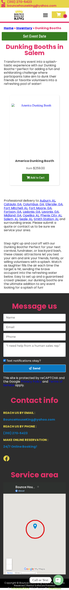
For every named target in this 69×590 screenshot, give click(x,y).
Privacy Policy (31, 381)
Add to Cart (37, 177)
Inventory (24, 28)
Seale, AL (25, 219)
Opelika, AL (31, 215)
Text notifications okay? (24, 360)
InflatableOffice (20, 588)
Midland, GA (12, 215)
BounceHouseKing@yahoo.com (29, 419)
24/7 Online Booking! (20, 446)
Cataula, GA (13, 204)
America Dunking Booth (34, 161)
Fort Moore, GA (40, 208)
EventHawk (55, 588)
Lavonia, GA (50, 212)
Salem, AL (11, 219)
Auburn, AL (47, 200)
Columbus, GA (33, 204)
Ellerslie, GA (54, 204)
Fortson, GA (12, 212)
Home (8, 28)
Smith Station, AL (46, 219)
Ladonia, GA (31, 212)
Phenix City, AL (51, 215)
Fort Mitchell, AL (16, 208)
